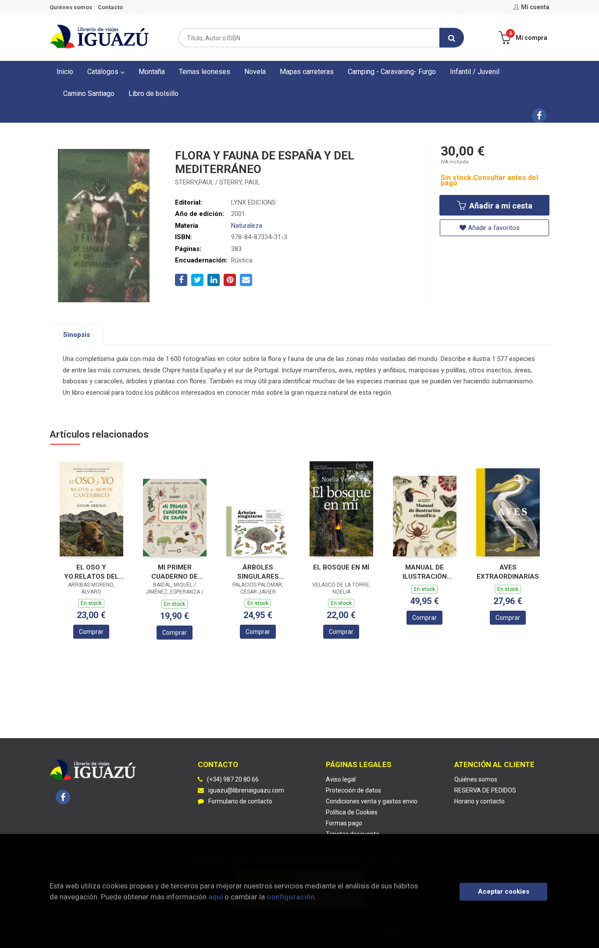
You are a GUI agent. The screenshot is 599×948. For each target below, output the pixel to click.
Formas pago (344, 823)
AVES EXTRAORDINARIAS (508, 571)
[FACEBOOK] (539, 115)
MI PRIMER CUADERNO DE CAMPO (174, 571)
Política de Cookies (352, 812)
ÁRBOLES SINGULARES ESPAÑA (258, 571)
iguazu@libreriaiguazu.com (246, 790)
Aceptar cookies (503, 891)
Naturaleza (246, 226)
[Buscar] (451, 38)
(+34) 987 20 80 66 (233, 779)
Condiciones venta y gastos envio (371, 801)
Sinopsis (76, 335)
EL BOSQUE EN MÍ (341, 567)
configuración (290, 896)
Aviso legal (341, 779)
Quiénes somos (71, 7)
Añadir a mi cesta (499, 205)
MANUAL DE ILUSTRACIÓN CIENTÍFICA (425, 571)
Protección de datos (353, 790)
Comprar (91, 631)
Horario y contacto (479, 801)
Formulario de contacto (240, 801)
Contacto (110, 7)
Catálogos (103, 71)
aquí (215, 896)
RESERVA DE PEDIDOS (485, 790)
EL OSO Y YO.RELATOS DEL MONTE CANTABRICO (91, 571)
